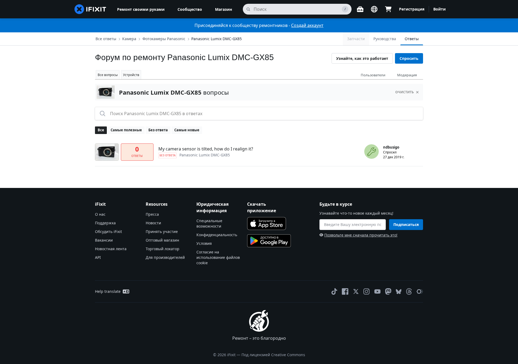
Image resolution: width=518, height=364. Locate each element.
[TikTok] (334, 291)
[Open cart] (388, 9)
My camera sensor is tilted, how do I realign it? (205, 149)
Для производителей (165, 257)
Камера (129, 38)
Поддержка (105, 222)
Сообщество (190, 9)
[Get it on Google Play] (269, 240)
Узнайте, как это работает (362, 58)
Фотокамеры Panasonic (163, 38)
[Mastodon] (388, 291)
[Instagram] (366, 291)
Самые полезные (126, 130)
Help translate (108, 291)
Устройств (131, 75)
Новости (153, 222)
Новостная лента (111, 248)
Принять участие (162, 231)
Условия (204, 243)
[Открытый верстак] (360, 9)
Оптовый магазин (162, 240)
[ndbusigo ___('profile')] (371, 151)
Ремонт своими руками (141, 9)
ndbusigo (391, 147)
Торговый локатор (162, 248)
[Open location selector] (374, 9)
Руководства (384, 38)
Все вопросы (108, 75)
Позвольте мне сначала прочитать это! (360, 235)
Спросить (409, 58)
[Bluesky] (398, 291)
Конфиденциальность (216, 234)
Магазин (223, 9)
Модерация (407, 75)
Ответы (412, 38)
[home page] (90, 9)
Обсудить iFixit (108, 231)
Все (101, 130)
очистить (404, 92)
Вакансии (104, 240)
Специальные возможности (209, 223)
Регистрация (411, 9)
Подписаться (406, 224)
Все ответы (106, 38)
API (98, 257)
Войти (439, 9)
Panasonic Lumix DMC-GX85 (216, 38)
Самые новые (186, 130)
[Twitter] (356, 291)
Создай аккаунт (307, 25)
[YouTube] (377, 291)
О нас (100, 214)
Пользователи (373, 75)
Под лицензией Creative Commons (273, 354)
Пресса (152, 214)
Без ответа (158, 130)
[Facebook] (345, 291)
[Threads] (409, 291)
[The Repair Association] (420, 291)
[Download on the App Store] (266, 223)
